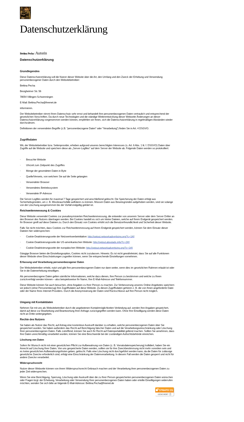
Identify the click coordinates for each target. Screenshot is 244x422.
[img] (50, 13)
